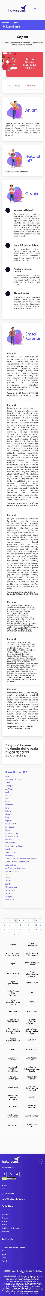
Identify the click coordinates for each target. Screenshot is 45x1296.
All (5, 920)
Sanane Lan (10, 852)
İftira (7, 818)
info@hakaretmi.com (13, 1199)
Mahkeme (5, 1232)
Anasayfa (5, 23)
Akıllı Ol (8, 795)
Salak (7, 849)
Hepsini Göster (22, 1132)
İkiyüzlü (8, 821)
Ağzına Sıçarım (12, 871)
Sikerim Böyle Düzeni (14, 846)
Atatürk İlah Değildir (32, 1078)
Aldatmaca (13, 1125)
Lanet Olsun (10, 824)
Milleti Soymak (11, 837)
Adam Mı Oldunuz (13, 780)
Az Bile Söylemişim (13, 1078)
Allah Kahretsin (31, 1116)
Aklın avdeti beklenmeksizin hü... (13, 1031)
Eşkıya (8, 811)
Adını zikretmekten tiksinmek (32, 974)
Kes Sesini (9, 827)
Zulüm (8, 881)
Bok (7, 799)
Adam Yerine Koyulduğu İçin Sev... (32, 1031)
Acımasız (13, 1011)
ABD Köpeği (13, 1087)
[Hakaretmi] (11, 1159)
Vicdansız (9, 900)
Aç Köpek (9, 786)
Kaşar (7, 830)
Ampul (13, 945)
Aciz (7, 776)
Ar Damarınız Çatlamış (15, 868)
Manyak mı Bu (11, 833)
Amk (7, 792)
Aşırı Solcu (13, 1106)
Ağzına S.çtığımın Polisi (13, 1040)
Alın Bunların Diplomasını (13, 1116)
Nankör (8, 840)
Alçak (13, 1049)
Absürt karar (32, 1011)
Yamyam (9, 897)
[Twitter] (17, 1174)
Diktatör (9, 805)
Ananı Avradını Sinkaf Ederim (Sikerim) (21, 859)
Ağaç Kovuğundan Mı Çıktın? (13, 1003)
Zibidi (7, 884)
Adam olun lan (32, 983)
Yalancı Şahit (11, 887)
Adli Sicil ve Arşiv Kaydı (10, 1228)
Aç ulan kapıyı (32, 1049)
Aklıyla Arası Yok (32, 1125)
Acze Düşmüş (13, 973)
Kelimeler (5, 1218)
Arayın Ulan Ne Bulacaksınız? (31, 954)
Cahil (7, 802)
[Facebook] (4, 1174)
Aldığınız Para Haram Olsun (17, 862)
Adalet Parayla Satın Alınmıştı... (13, 993)
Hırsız (7, 814)
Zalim (7, 878)
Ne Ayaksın (10, 843)
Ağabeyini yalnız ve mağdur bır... (31, 1022)
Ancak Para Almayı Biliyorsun (13, 1098)
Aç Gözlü (9, 789)
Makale (4, 1221)
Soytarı (22, 37)
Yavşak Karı (10, 890)
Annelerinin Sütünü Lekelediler (13, 1069)
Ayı (32, 992)
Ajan (13, 964)
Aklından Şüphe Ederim (32, 964)
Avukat (4, 1225)
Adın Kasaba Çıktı (31, 1059)
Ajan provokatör (13, 983)
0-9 (10, 920)
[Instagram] (10, 1174)
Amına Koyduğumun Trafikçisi (32, 1088)
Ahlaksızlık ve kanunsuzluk (13, 1021)
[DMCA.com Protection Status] (9, 1179)
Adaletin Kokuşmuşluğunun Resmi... (32, 1069)
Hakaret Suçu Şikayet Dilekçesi (13, 1247)
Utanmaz (9, 856)
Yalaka (8, 894)
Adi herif (32, 1040)
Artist (7, 783)
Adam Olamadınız (32, 945)
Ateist (31, 1097)
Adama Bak (10, 865)
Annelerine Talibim (13, 1059)
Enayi (7, 808)
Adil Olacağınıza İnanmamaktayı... (13, 954)
